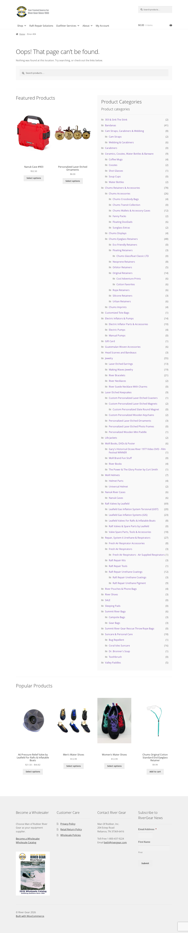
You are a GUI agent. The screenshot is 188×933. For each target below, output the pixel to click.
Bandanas (110, 125)
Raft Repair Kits (117, 560)
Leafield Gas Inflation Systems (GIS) (128, 515)
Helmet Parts (116, 480)
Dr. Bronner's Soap (119, 651)
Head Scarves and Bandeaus (120, 352)
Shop (20, 25)
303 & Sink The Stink (116, 119)
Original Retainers (122, 273)
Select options (34, 178)
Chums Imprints (118, 307)
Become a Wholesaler (28, 838)
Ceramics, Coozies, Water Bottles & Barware (129, 153)
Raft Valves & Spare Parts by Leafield (129, 526)
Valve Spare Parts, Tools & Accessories (130, 532)
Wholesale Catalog (26, 842)
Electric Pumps (117, 329)
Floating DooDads (122, 222)
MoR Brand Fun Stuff (120, 458)
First (140, 852)
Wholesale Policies (70, 835)
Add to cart (155, 771)
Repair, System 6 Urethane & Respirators (127, 537)
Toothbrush (115, 656)
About (86, 25)
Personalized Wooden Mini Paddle (128, 432)
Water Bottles (116, 182)
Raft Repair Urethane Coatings (125, 571)
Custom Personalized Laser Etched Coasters (133, 398)
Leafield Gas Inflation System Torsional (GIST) (133, 509)
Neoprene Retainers (124, 261)
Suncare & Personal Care (119, 634)
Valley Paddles (113, 662)
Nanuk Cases (116, 497)
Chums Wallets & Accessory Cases (131, 210)
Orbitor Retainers (122, 267)
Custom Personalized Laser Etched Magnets (133, 403)
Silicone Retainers (122, 295)
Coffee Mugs (116, 159)
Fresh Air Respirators (120, 549)
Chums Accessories (119, 193)
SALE (107, 600)
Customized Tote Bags (117, 312)
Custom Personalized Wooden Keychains (131, 415)
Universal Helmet (118, 486)
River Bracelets (117, 375)
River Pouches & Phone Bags (121, 588)
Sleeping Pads (112, 606)
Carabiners (111, 148)
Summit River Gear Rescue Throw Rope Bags (129, 628)
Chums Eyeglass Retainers (123, 239)
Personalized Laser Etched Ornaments (130, 420)
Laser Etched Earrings (121, 363)
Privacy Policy (67, 823)
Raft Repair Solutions (41, 25)
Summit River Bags (115, 611)
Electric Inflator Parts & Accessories (128, 324)
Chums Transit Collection (126, 204)
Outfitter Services (66, 25)
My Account (102, 25)
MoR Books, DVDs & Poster (120, 443)
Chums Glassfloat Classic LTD (132, 256)
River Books (115, 463)
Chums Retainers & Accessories (122, 187)
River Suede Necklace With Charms (128, 386)
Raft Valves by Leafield (117, 503)
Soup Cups (115, 176)
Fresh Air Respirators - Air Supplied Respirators (139, 554)
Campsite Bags (117, 617)
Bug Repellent (116, 639)
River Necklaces (117, 381)
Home (22, 34)
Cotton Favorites (125, 284)
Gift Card (110, 341)
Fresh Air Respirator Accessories (127, 543)
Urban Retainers (122, 301)
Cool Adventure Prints (128, 278)
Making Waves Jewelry (121, 369)
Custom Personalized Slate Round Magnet (136, 409)
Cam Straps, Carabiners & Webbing (124, 131)
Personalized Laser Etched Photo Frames (131, 426)
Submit (145, 863)
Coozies (113, 165)
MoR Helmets (112, 475)
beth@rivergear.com (115, 842)
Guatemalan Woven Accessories (123, 346)
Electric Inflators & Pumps (119, 318)
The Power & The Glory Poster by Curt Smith (133, 469)
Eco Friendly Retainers (125, 244)
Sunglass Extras (121, 227)
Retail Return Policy (71, 829)
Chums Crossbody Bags (126, 199)
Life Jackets (111, 437)
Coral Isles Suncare (119, 645)
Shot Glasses (116, 170)
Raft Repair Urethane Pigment (129, 583)
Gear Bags (114, 623)
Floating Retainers (123, 250)
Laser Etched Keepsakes (118, 392)
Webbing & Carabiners (121, 142)
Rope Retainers (121, 290)
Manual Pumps (117, 335)
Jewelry (109, 358)
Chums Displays (117, 233)
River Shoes (111, 594)
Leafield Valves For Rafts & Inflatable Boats (132, 520)
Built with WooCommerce (30, 916)
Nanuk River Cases (115, 492)
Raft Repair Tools (118, 566)
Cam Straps (115, 136)
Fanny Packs (119, 216)
